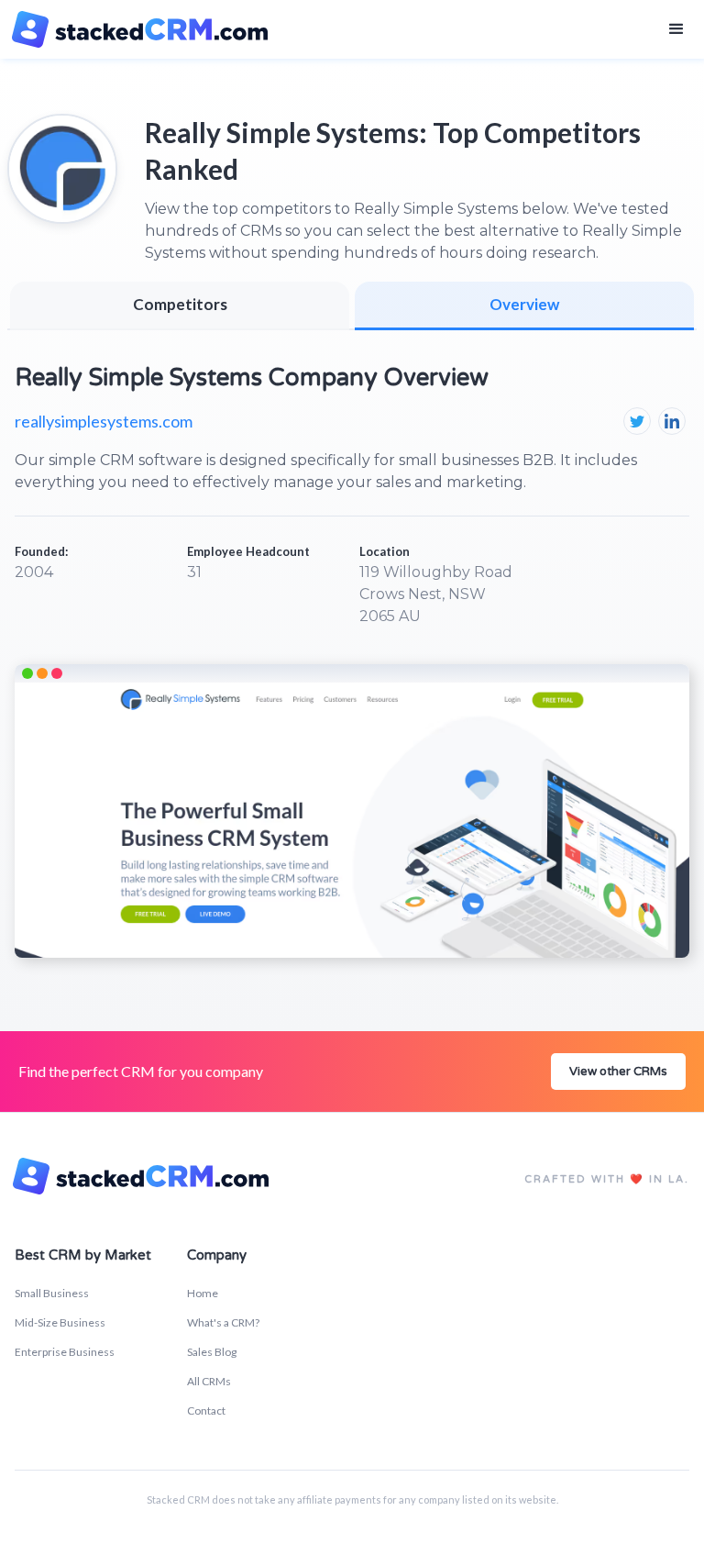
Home (202, 1293)
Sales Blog (211, 1352)
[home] (143, 29)
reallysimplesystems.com (103, 421)
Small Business (52, 1293)
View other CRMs (618, 1071)
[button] (676, 29)
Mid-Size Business (60, 1322)
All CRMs (209, 1381)
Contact (206, 1410)
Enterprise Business (65, 1352)
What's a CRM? (223, 1322)
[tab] (524, 306)
